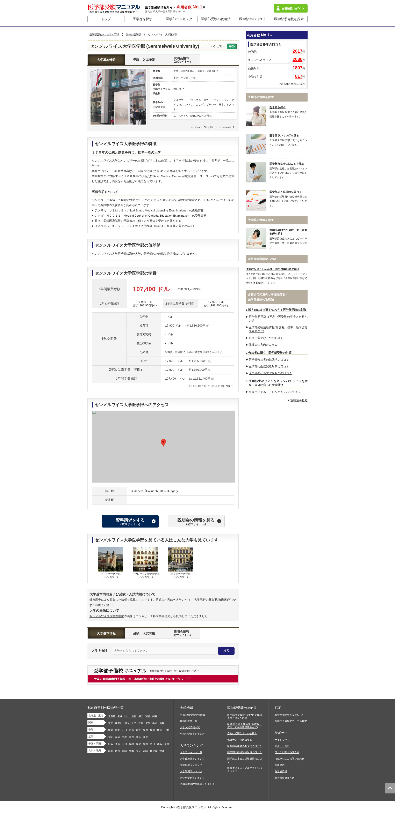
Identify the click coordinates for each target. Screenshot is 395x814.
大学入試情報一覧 (190, 727)
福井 (138, 730)
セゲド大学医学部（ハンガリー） (181, 576)
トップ (106, 19)
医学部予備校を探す (289, 19)
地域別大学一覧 (188, 721)
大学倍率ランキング (191, 765)
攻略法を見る (299, 400)
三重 (166, 730)
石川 (124, 730)
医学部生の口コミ (252, 19)
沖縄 (161, 751)
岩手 (140, 716)
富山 (131, 730)
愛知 (145, 730)
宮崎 (145, 751)
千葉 (133, 723)
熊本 (131, 751)
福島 (154, 716)
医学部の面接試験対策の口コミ (269, 366)
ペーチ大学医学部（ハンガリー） (111, 576)
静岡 (152, 730)
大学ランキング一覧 (191, 752)
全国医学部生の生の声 (192, 733)
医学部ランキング (179, 19)
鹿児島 (153, 751)
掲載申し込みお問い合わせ (289, 758)
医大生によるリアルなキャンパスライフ (275, 392)
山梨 (161, 723)
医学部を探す (142, 19)
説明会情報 (181, 59)
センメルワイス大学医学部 (106, 616)
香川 (152, 744)
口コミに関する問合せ (287, 752)
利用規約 (280, 765)
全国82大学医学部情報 (192, 715)
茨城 (140, 723)
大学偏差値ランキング (192, 758)
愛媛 (145, 744)
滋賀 (131, 737)
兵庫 (117, 737)
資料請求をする (130, 522)
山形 (133, 716)
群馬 (147, 723)
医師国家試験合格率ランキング (197, 784)
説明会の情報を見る (196, 522)
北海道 (111, 716)
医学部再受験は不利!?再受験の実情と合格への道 (244, 716)
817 (298, 76)
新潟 (110, 730)
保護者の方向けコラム (263, 344)
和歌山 (146, 737)
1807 (297, 67)
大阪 (110, 737)
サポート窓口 (282, 746)
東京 (110, 723)
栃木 (154, 723)
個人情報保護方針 (284, 777)
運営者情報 (281, 771)
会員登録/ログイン (293, 8)
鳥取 (138, 744)
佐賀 (117, 751)
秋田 (126, 716)
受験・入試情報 (144, 59)
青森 (119, 716)
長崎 (124, 751)
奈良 (138, 737)
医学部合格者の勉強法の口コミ (269, 359)
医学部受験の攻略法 (216, 19)
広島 (110, 744)
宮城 (147, 716)
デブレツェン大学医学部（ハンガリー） (145, 576)
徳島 (159, 744)
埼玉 (126, 723)
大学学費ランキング (191, 771)
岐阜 (159, 730)
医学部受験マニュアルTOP (289, 715)
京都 (124, 737)
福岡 (110, 751)
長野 (117, 730)
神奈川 (118, 723)
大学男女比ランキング (192, 777)
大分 (138, 751)
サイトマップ (282, 739)
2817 (297, 51)
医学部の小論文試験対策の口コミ (270, 373)
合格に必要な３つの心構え (266, 337)
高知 (166, 744)
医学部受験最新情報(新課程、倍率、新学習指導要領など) (244, 726)
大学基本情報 (106, 59)
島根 (131, 744)
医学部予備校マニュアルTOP (291, 721)
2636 (297, 59)
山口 (124, 744)
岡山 (117, 744)
